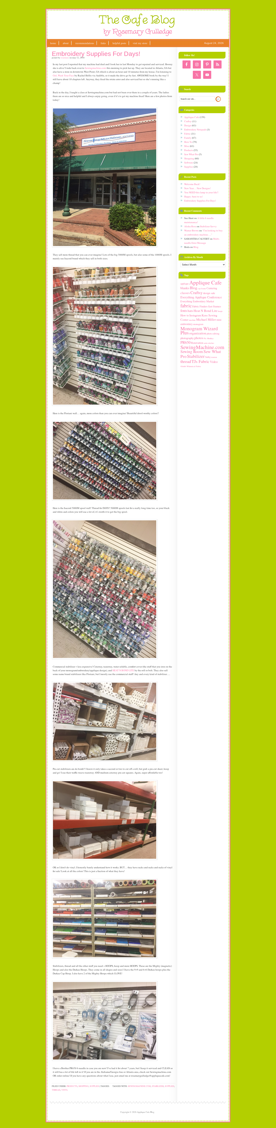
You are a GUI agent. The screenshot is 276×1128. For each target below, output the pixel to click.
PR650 (185, 342)
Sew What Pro (191, 154)
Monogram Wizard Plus (199, 330)
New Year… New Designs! (197, 188)
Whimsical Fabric (194, 366)
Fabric (187, 133)
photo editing (213, 333)
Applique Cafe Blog (137, 25)
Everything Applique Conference (201, 297)
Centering (212, 288)
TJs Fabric (200, 361)
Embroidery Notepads (195, 129)
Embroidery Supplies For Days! (96, 53)
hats (190, 310)
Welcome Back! (192, 184)
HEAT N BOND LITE (123, 670)
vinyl (64, 1089)
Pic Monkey (208, 338)
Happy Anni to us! (193, 196)
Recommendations (84, 43)
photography (187, 338)
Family (187, 137)
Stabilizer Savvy (208, 226)
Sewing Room (191, 351)
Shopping (83, 1086)
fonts (183, 310)
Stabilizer (158, 1086)
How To (188, 142)
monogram (198, 324)
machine (192, 320)
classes (185, 293)
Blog (195, 247)
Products (72, 1086)
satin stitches (209, 343)
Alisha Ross (190, 226)
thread (56, 1089)
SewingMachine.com (139, 1086)
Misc (186, 146)
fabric (186, 305)
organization (197, 333)
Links (103, 43)
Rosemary (65, 57)
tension (214, 357)
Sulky (208, 357)
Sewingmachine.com (95, 68)
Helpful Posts (119, 43)
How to (184, 315)
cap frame (202, 288)
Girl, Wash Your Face (63, 75)
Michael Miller (206, 319)
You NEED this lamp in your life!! (201, 192)
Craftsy (188, 121)
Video (214, 362)
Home (53, 43)
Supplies (94, 1086)
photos (198, 338)
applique (184, 283)
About (66, 43)
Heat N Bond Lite (205, 310)
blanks (184, 288)
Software (188, 162)
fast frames (214, 306)
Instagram (195, 315)
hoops (220, 311)
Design (187, 125)
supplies (169, 1086)
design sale (209, 293)
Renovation (197, 343)
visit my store (140, 43)
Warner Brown (191, 230)
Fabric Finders (200, 306)
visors (183, 366)
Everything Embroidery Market (197, 301)
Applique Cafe (191, 117)
